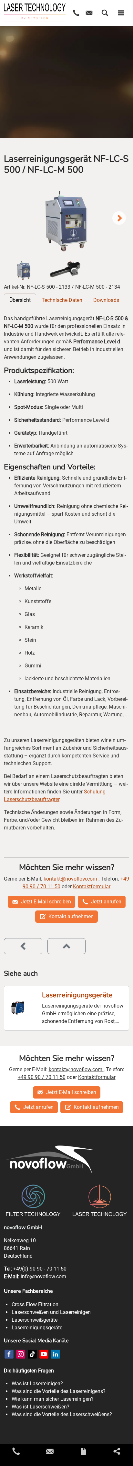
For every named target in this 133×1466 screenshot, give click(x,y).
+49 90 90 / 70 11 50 (42, 1077)
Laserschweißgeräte (34, 1320)
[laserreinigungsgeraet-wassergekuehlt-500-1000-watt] (66, 218)
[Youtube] (44, 1354)
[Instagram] (20, 1354)
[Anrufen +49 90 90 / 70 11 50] (16, 1451)
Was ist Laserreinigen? (37, 1383)
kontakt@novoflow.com (71, 879)
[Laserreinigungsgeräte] (18, 1008)
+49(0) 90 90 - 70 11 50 (39, 1269)
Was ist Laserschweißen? (40, 1407)
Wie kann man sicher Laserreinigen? (53, 1399)
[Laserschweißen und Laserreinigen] (35, 13)
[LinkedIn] (55, 1354)
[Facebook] (9, 1354)
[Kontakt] (83, 1451)
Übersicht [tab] (20, 300)
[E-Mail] (89, 13)
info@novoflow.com (43, 1276)
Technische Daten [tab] (62, 300)
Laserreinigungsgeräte (77, 995)
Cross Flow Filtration (35, 1304)
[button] (104, 13)
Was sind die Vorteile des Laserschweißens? (62, 1414)
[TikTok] (32, 1354)
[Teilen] (117, 1451)
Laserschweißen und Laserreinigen (51, 1312)
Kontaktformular (91, 886)
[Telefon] (76, 13)
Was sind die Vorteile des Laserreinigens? (59, 1391)
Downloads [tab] (106, 300)
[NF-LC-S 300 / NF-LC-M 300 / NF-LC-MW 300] (23, 946)
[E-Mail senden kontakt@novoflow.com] (50, 1451)
